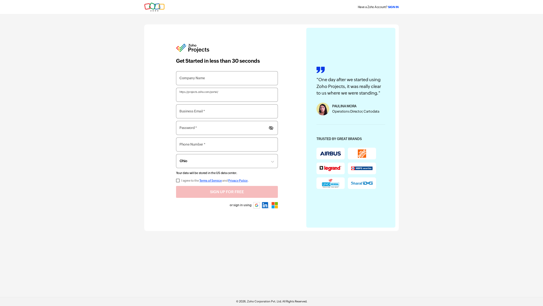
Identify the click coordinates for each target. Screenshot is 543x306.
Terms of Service (210, 180)
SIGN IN (393, 7)
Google (256, 205)
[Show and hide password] (271, 128)
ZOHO (154, 7)
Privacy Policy (238, 180)
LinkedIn (265, 205)
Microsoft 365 (275, 205)
